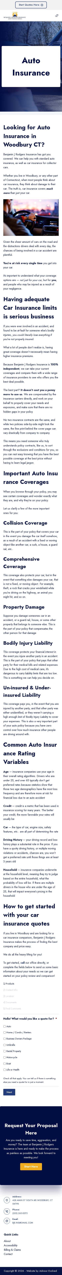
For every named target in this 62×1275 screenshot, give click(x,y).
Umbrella (10, 1045)
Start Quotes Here (29, 5)
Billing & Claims (12, 1250)
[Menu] (56, 15)
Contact (8, 1254)
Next (9, 1092)
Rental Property (13, 1051)
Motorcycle (11, 1057)
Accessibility (10, 1245)
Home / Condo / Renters (18, 1032)
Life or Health (12, 1069)
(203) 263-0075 (19, 1213)
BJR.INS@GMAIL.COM (22, 1222)
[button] (31, 1166)
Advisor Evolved (48, 1271)
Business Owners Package (18, 1038)
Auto (8, 1026)
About (7, 1241)
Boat (8, 1063)
